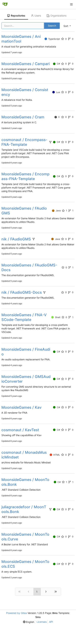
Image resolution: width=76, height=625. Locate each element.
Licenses (42, 621)
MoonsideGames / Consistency (24, 92)
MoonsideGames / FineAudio (25, 351)
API (51, 621)
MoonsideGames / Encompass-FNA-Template (25, 176)
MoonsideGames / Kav (21, 407)
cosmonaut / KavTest (20, 430)
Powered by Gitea (16, 612)
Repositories (18, 15)
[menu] (67, 26)
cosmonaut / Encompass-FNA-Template (24, 142)
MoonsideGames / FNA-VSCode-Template (24, 317)
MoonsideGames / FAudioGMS (24, 210)
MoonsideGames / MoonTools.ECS (25, 564)
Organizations (58, 15)
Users (37, 15)
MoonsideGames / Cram (22, 117)
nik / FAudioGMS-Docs (21, 292)
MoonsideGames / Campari (25, 64)
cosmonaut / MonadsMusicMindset (24, 454)
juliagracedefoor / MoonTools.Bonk (23, 509)
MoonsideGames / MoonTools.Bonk (25, 482)
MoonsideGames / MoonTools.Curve (25, 536)
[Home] (5, 4)
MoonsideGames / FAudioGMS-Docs (29, 267)
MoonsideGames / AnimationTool (21, 38)
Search (52, 25)
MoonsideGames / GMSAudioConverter (26, 379)
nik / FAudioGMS (16, 239)
